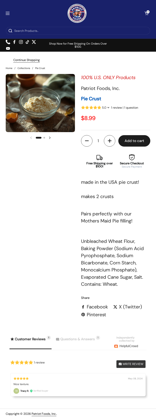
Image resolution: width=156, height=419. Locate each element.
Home (9, 68)
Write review (132, 364)
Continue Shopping (26, 60)
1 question (131, 108)
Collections (24, 68)
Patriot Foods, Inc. (44, 414)
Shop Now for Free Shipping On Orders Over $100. (78, 45)
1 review (116, 108)
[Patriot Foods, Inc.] (77, 13)
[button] (146, 13)
